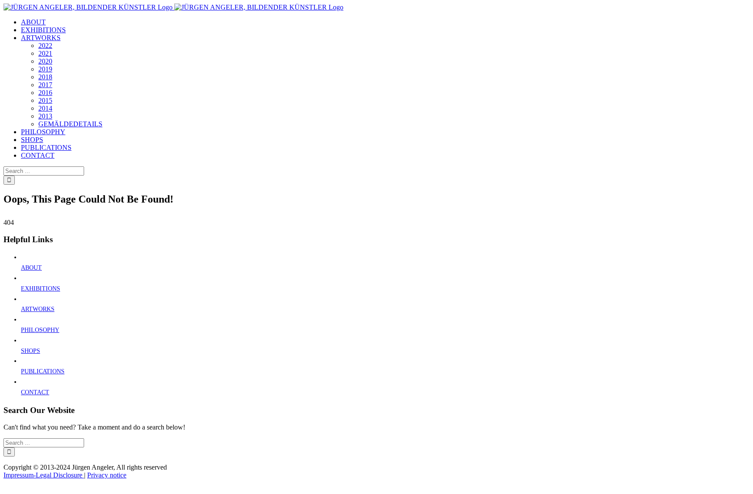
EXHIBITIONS (40, 288)
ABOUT (31, 267)
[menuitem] (33, 22)
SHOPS (30, 351)
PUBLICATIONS (42, 371)
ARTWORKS (37, 309)
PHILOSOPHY (40, 330)
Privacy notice (106, 475)
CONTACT (35, 392)
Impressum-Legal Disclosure (43, 475)
